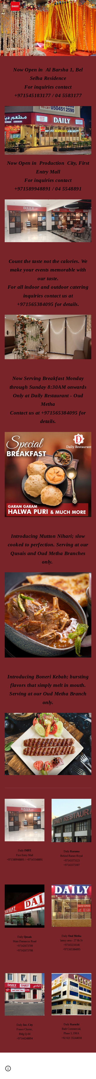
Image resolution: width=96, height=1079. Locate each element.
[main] (48, 83)
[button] (5, 6)
